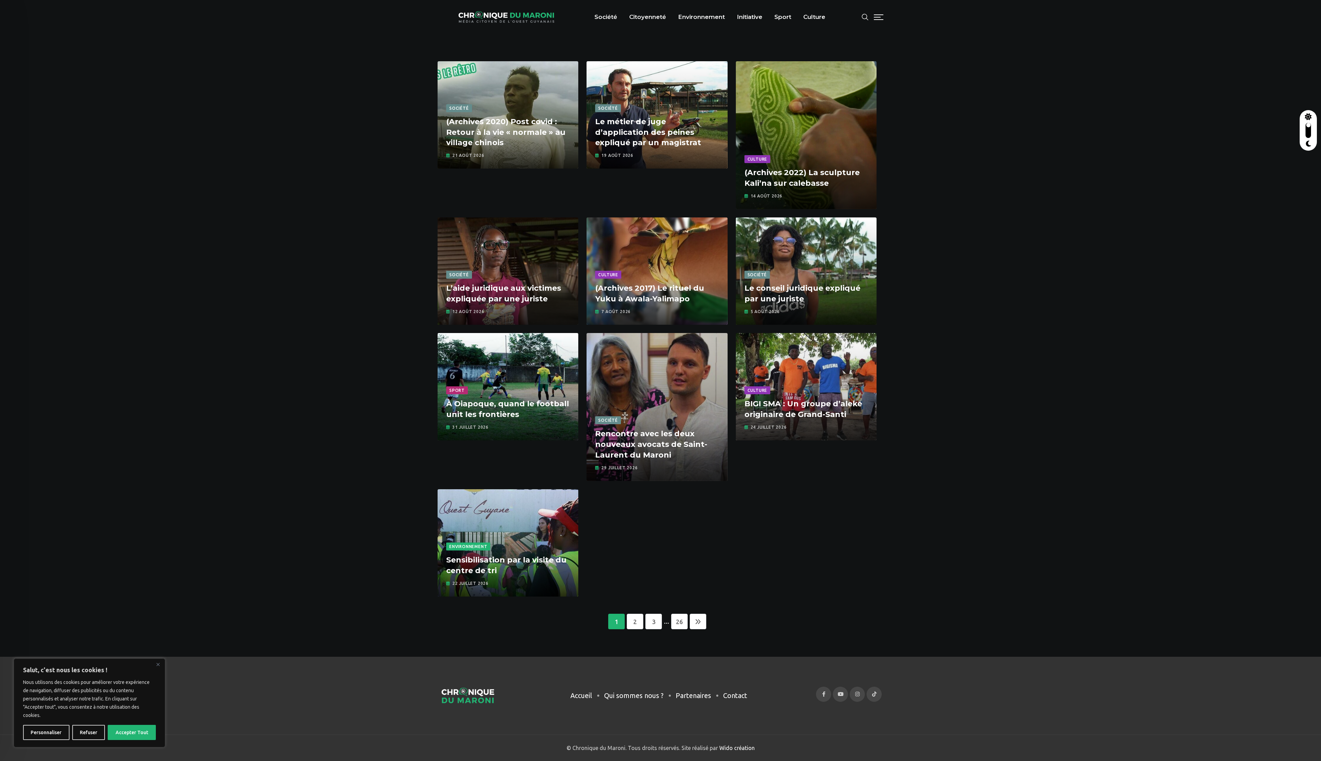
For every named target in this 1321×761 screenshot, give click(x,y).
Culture (814, 16)
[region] (89, 702)
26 (679, 621)
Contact (735, 695)
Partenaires (693, 695)
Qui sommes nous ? (634, 695)
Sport (782, 16)
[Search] (865, 16)
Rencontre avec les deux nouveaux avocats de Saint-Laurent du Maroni (651, 444)
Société (605, 16)
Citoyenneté (647, 16)
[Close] (158, 664)
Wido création (736, 748)
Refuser (88, 732)
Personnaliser (46, 732)
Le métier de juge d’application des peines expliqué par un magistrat (648, 132)
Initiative (749, 16)
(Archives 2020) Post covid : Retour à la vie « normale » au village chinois (506, 132)
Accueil (581, 695)
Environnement (701, 16)
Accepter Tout (132, 732)
